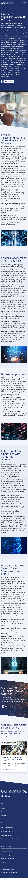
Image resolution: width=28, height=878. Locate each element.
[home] (7, 3)
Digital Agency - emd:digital (9, 873)
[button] (2, 736)
